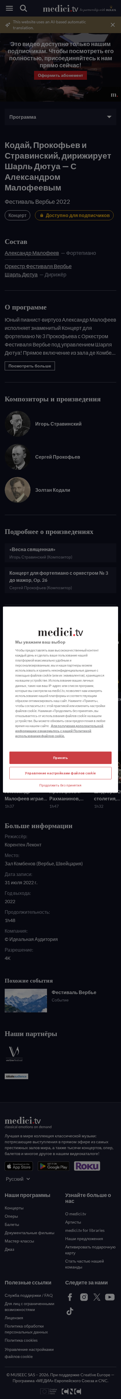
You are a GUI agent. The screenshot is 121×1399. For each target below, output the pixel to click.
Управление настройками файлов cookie (60, 773)
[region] (60, 699)
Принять (60, 758)
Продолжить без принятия (60, 785)
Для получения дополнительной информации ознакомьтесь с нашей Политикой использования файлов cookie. (59, 731)
